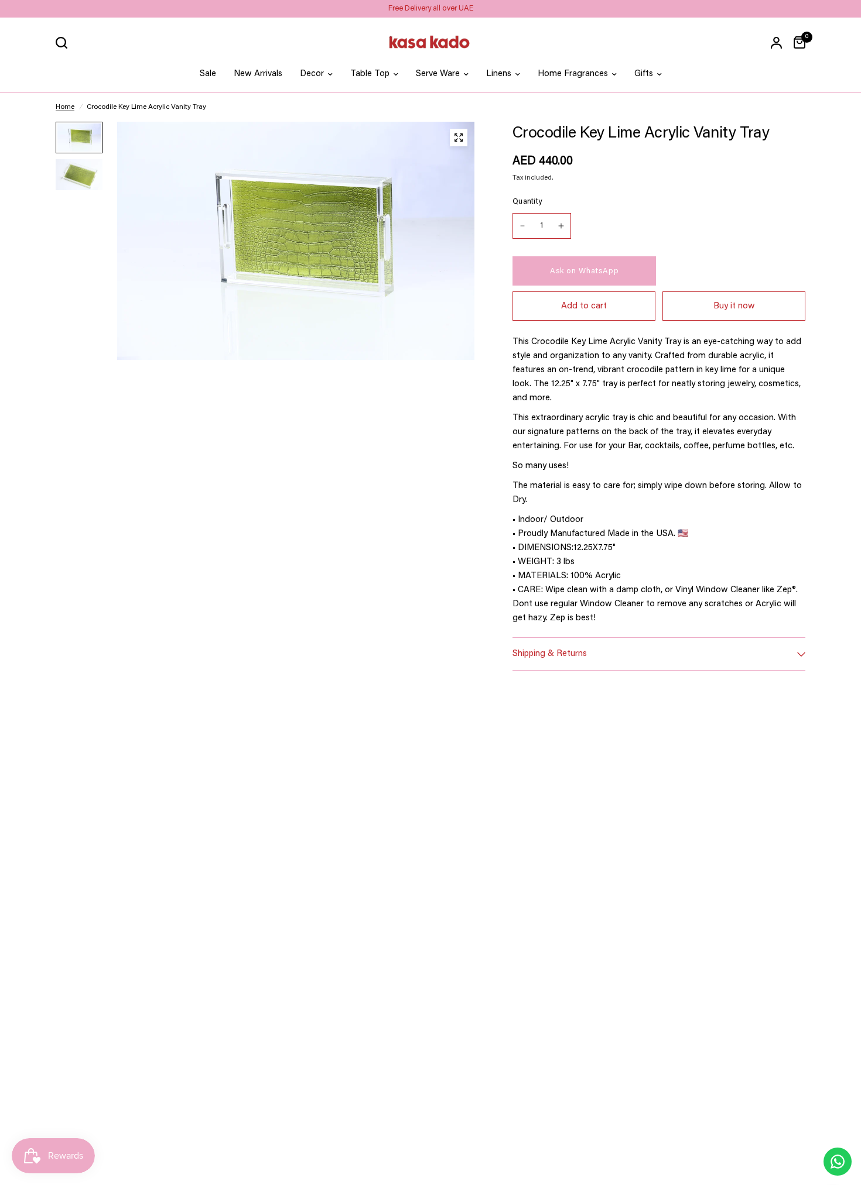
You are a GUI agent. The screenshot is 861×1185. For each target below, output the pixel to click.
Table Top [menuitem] (370, 74)
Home (65, 107)
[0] (796, 42)
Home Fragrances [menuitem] (573, 74)
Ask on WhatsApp (584, 271)
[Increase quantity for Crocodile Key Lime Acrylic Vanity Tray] (561, 226)
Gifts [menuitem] (643, 74)
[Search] (64, 43)
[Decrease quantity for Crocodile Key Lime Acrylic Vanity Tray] (522, 226)
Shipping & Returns (549, 654)
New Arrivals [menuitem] (258, 74)
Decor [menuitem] (312, 74)
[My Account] (776, 42)
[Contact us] (838, 1162)
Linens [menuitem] (498, 74)
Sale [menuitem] (208, 74)
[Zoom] (458, 137)
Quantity (527, 201)
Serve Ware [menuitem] (438, 74)
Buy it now (734, 306)
